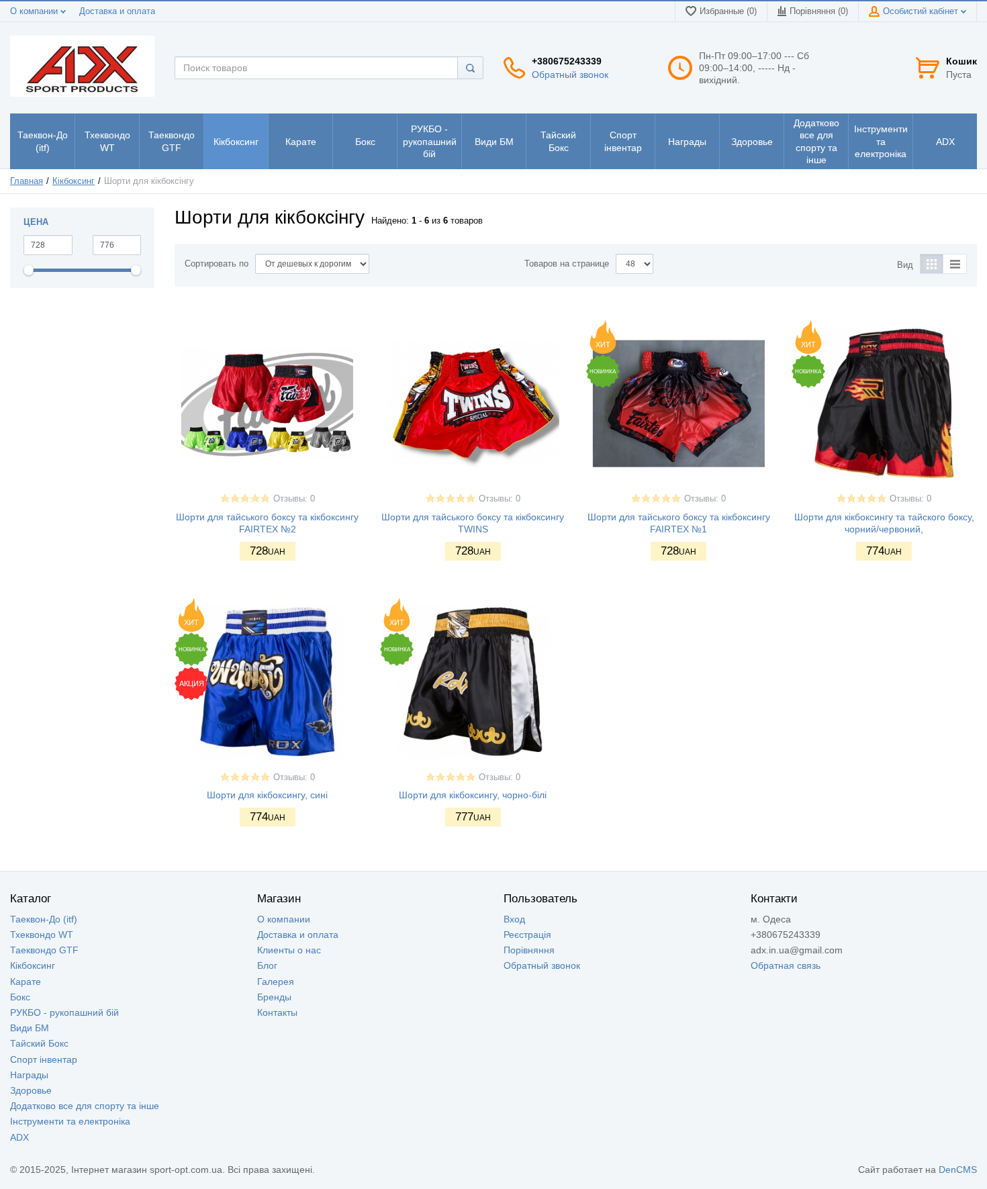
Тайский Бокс (39, 1043)
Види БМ (29, 1027)
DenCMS (958, 1169)
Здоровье (31, 1090)
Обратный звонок (570, 74)
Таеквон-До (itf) (43, 919)
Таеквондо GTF (44, 950)
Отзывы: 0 (294, 499)
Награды (29, 1074)
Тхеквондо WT (41, 934)
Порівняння (529, 950)
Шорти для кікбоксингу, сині (267, 795)
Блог (267, 965)
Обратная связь (785, 965)
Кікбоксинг (73, 181)
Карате (25, 981)
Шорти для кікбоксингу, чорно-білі (473, 795)
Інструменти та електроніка (70, 1121)
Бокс (20, 997)
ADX (19, 1137)
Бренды (274, 997)
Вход (514, 919)
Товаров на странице (566, 264)
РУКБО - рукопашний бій (64, 1012)
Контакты (277, 1012)
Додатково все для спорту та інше (84, 1105)
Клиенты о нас (289, 950)
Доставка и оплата (117, 11)
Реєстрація (527, 934)
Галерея (275, 981)
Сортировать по (216, 264)
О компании (35, 11)
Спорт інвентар (43, 1059)
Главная (26, 181)
